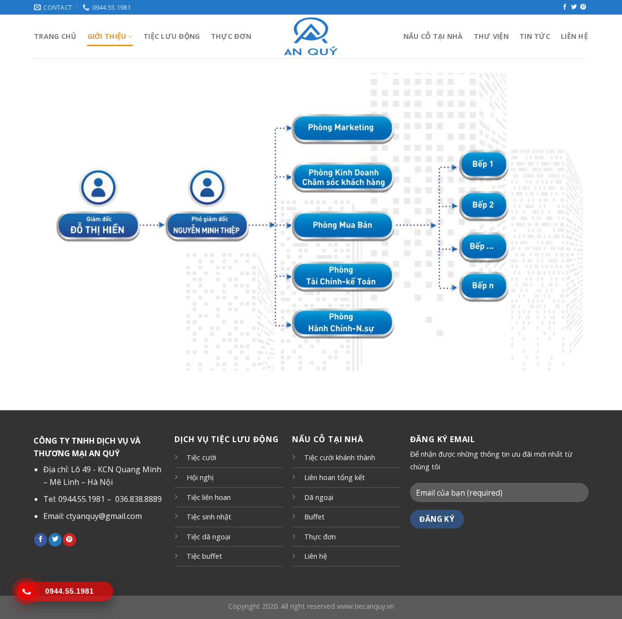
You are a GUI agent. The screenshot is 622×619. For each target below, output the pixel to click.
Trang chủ (55, 36)
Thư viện (491, 36)
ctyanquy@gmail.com (104, 516)
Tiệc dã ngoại (208, 536)
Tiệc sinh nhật (209, 516)
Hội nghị (200, 477)
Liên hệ (574, 36)
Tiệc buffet (204, 556)
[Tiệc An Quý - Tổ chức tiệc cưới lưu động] (311, 36)
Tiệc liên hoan (209, 497)
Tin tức (534, 36)
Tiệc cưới (201, 457)
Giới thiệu (106, 36)
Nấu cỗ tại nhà (433, 36)
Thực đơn (231, 36)
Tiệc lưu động (171, 36)
